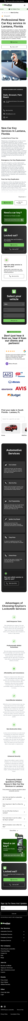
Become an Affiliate (6, 965)
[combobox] (13, 304)
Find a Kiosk (4, 980)
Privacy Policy (4, 1014)
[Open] (23, 304)
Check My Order (5, 992)
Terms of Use (20, 1009)
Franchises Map (5, 951)
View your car (14, 320)
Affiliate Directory (5, 984)
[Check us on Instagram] (5, 1007)
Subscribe (14, 913)
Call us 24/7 (15, 47)
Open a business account (8, 970)
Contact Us (4, 953)
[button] (14, 798)
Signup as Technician (7, 967)
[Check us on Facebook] (2, 1007)
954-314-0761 (20, 202)
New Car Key (14, 12)
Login (2, 994)
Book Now (8, 202)
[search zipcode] (21, 220)
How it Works (4, 982)
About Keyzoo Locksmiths (8, 949)
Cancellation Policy (15, 1014)
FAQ (2, 955)
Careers (3, 972)
